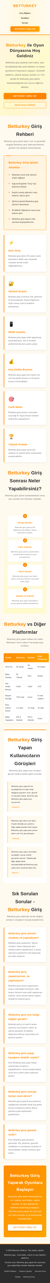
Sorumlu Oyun (40, 1271)
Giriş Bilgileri (25, 13)
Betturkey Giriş (29, 1277)
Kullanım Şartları (25, 1271)
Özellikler (25, 18)
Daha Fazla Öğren (25, 105)
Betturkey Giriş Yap (25, 29)
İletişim (18, 1277)
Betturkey (25, 6)
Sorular (25, 23)
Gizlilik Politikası (10, 1271)
